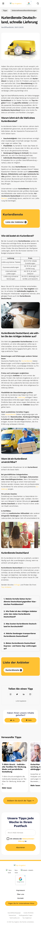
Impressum (20, 890)
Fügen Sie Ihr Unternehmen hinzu (21, 903)
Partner (4, 198)
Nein (30, 720)
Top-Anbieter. (6, 587)
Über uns (20, 894)
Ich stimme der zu (22, 840)
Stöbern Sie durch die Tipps (19, 801)
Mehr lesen (7, 788)
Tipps (4, 10)
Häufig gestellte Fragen (25, 915)
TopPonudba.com (15, 918)
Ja (13, 720)
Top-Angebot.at (26, 918)
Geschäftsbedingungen (14, 913)
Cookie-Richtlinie (28, 913)
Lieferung (21, 397)
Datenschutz (12, 915)
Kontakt (20, 898)
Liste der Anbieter (15, 222)
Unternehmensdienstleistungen (24, 10)
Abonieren (20, 847)
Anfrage (17, 585)
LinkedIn (30, 870)
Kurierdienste (27, 361)
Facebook (16, 871)
